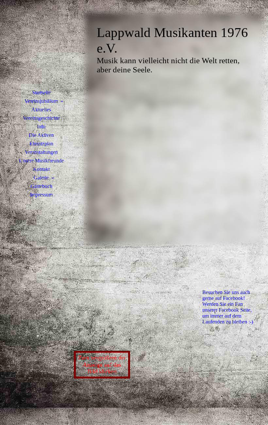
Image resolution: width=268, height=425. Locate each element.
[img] (41, 47)
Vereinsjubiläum (41, 101)
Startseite (41, 92)
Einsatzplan (41, 143)
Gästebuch (41, 186)
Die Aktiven (41, 135)
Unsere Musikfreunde (41, 160)
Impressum (41, 194)
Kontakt (41, 169)
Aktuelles (41, 109)
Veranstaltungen (41, 152)
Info (41, 126)
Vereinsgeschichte (41, 118)
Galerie (41, 177)
